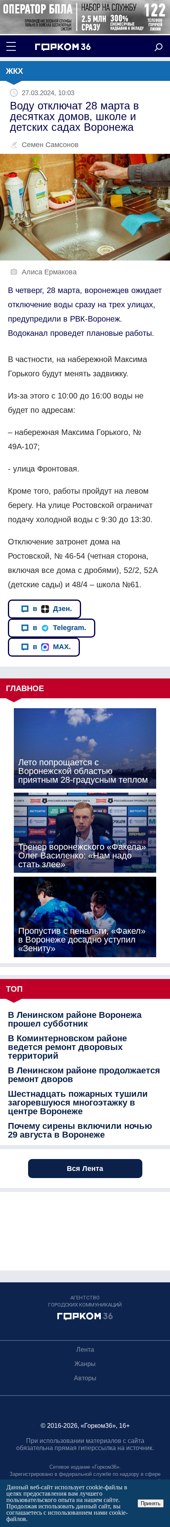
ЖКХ (14, 71)
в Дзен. (52, 609)
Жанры (85, 1363)
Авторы (85, 1378)
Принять (151, 1503)
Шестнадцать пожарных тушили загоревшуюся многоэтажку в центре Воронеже (78, 1103)
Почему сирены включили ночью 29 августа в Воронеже (80, 1130)
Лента (85, 1349)
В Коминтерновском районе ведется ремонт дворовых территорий (67, 1047)
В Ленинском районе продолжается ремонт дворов (84, 1075)
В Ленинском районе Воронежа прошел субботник (75, 1019)
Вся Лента (85, 1169)
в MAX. (52, 647)
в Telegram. (59, 628)
